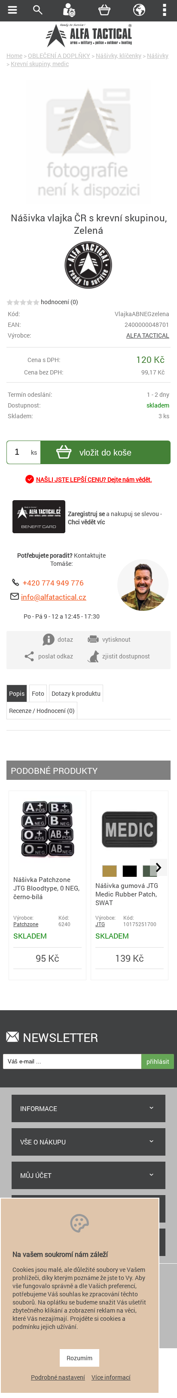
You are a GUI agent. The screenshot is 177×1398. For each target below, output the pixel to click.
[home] (88, 46)
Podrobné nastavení (58, 1377)
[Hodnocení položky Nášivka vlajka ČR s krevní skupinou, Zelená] (23, 302)
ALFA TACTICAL (147, 335)
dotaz (65, 639)
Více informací (111, 1377)
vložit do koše (105, 452)
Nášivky (157, 55)
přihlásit (157, 1061)
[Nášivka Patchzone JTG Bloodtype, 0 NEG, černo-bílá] (47, 861)
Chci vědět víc (86, 522)
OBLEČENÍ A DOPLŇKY (59, 55)
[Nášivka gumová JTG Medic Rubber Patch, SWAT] (129, 861)
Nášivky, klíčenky (118, 55)
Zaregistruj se (86, 514)
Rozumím (79, 1358)
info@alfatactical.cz (53, 597)
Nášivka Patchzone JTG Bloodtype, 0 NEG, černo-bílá (46, 888)
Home (14, 55)
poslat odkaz (55, 656)
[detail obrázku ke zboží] (88, 142)
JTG (100, 924)
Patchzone (25, 924)
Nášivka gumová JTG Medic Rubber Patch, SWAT (126, 894)
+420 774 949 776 (53, 583)
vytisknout (116, 639)
